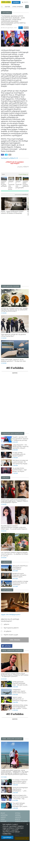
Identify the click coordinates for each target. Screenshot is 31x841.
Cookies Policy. (7, 833)
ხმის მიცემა (15, 640)
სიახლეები (7, 6)
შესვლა (26, 2)
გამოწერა (16, 2)
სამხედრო (6, 562)
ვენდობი (6, 624)
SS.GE (3, 174)
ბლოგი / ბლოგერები (17, 6)
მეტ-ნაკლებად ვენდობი (11, 627)
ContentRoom (21, 194)
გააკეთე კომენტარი (23, 166)
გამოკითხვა (7, 590)
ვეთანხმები (7, 837)
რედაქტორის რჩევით (10, 286)
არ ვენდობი (7, 631)
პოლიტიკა (6, 13)
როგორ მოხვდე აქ (23, 174)
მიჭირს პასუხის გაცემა (11, 634)
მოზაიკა (5, 478)
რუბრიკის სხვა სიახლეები (12, 433)
